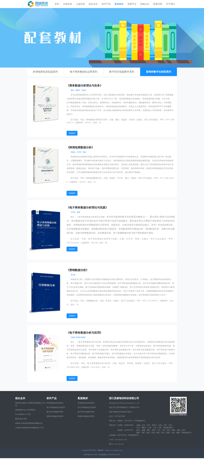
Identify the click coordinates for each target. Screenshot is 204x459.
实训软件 (72, 133)
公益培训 (80, 4)
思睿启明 (157, 4)
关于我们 (170, 4)
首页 (57, 4)
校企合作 (93, 4)
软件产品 (106, 4)
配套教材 (119, 4)
